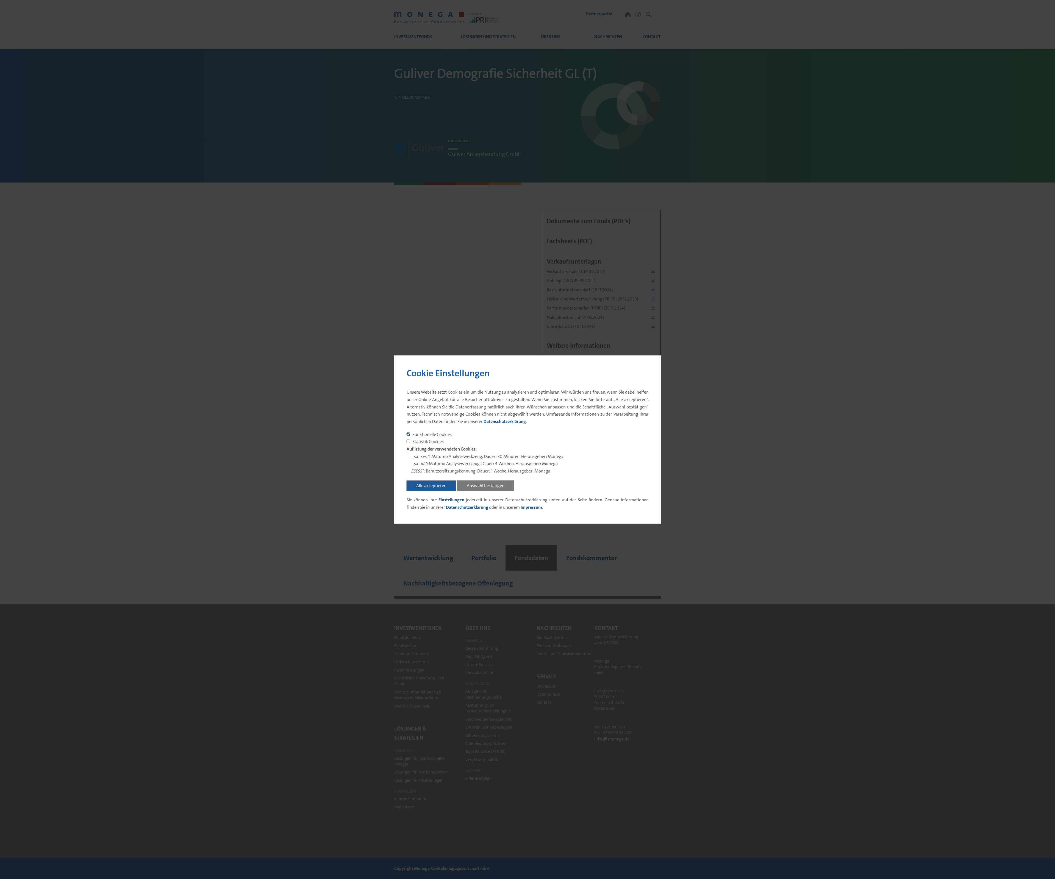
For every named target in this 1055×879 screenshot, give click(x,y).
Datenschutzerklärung (505, 421)
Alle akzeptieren (431, 485)
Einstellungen (451, 500)
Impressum (531, 507)
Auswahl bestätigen (485, 485)
